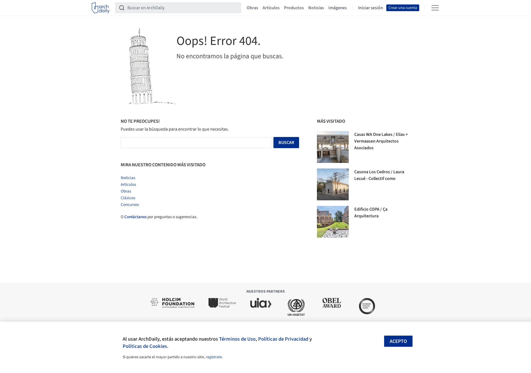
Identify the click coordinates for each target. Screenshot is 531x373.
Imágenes (337, 8)
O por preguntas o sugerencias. (159, 217)
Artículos (271, 8)
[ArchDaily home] (101, 7)
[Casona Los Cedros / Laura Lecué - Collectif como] (333, 184)
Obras (252, 8)
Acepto (398, 341)
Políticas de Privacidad (283, 339)
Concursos (130, 205)
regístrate (214, 357)
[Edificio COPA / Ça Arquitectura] (333, 222)
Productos (294, 8)
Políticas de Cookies (145, 346)
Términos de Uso (237, 339)
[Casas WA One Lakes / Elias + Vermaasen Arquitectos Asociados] (333, 147)
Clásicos (128, 198)
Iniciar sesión (370, 8)
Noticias (316, 8)
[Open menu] (435, 7)
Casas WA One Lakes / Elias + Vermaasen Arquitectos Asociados (381, 141)
